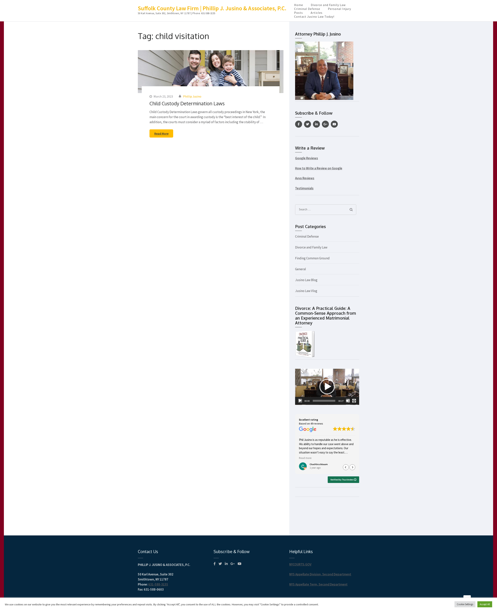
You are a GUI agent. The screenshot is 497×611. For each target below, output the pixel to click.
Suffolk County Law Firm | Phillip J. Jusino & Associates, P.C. (212, 8)
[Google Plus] (325, 124)
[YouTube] (334, 124)
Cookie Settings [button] (465, 604)
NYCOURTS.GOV (300, 564)
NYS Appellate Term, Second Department (318, 584)
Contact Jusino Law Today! (314, 16)
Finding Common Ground (312, 258)
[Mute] (348, 401)
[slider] (324, 401)
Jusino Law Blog (306, 280)
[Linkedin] (316, 124)
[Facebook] (298, 124)
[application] (327, 387)
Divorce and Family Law (328, 5)
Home (298, 5)
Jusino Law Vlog (306, 291)
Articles (316, 13)
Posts (298, 13)
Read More (161, 133)
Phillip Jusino (192, 96)
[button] (327, 386)
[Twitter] (307, 124)
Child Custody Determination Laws (187, 103)
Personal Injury (339, 9)
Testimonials (304, 188)
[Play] (300, 401)
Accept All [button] (485, 604)
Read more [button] (305, 458)
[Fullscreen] (354, 401)
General (300, 269)
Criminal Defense (307, 9)
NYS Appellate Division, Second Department (320, 574)
